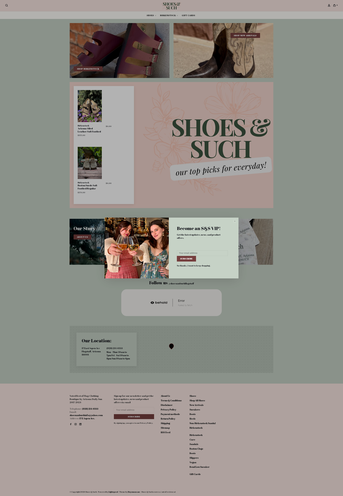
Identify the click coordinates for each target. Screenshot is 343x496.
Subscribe (186, 258)
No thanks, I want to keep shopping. (193, 265)
